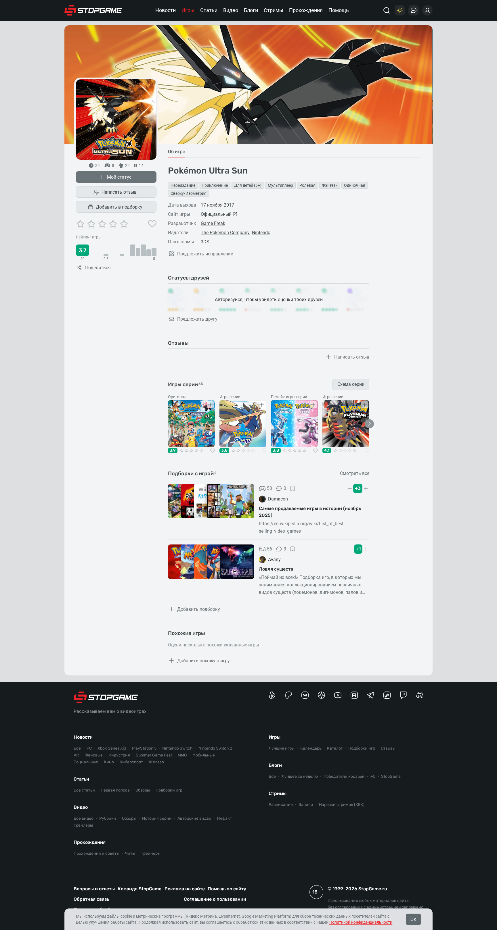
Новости (165, 10)
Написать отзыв (119, 192)
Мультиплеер (280, 185)
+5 (372, 776)
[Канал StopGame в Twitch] (403, 695)
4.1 (326, 450)
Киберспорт (131, 762)
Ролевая (307, 185)
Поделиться (98, 267)
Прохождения (306, 10)
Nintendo (261, 232)
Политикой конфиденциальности (360, 922)
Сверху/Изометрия (189, 193)
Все (77, 748)
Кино (109, 762)
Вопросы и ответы (94, 889)
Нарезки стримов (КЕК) (341, 804)
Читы (130, 853)
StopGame (391, 776)
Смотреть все (354, 473)
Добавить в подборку (119, 207)
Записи (306, 804)
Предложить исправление (205, 254)
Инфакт (224, 818)
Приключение (215, 185)
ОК (413, 919)
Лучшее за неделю (300, 776)
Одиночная (354, 185)
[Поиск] (386, 10)
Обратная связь (91, 899)
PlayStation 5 (144, 748)
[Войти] (427, 10)
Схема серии (350, 384)
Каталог (335, 748)
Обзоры (142, 790)
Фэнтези (330, 185)
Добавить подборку (198, 609)
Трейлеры (83, 825)
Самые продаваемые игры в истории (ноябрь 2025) (310, 512)
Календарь (310, 748)
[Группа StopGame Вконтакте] (305, 695)
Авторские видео (194, 818)
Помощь (338, 10)
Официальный (216, 214)
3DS (205, 241)
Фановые (94, 755)
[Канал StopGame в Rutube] (354, 695)
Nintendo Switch (177, 748)
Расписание (281, 804)
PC (89, 748)
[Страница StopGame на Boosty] (272, 695)
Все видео (83, 818)
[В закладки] (292, 488)
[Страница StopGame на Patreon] (288, 695)
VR (76, 755)
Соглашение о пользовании (215, 899)
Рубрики (107, 818)
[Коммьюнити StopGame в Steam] (387, 695)
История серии (157, 818)
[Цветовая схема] (400, 10)
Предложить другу (197, 319)
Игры (187, 10)
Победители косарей (344, 776)
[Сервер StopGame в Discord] (419, 695)
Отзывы (388, 748)
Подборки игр (169, 790)
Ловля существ (276, 569)
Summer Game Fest (154, 755)
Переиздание (183, 185)
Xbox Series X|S (112, 748)
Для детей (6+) (247, 185)
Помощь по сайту (227, 889)
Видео (230, 10)
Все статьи (84, 790)
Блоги (251, 10)
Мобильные (203, 755)
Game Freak (213, 223)
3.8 (224, 450)
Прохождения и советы (96, 853)
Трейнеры (150, 853)
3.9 (173, 450)
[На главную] (93, 10)
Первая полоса (115, 790)
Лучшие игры (282, 748)
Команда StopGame (139, 889)
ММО (182, 755)
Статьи (208, 10)
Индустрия (119, 755)
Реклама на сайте (185, 889)
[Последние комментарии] (413, 10)
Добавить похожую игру (203, 660)
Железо (156, 762)
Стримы (273, 10)
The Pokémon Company (225, 232)
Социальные (86, 762)
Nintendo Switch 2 (215, 748)
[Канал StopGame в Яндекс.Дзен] (321, 695)
